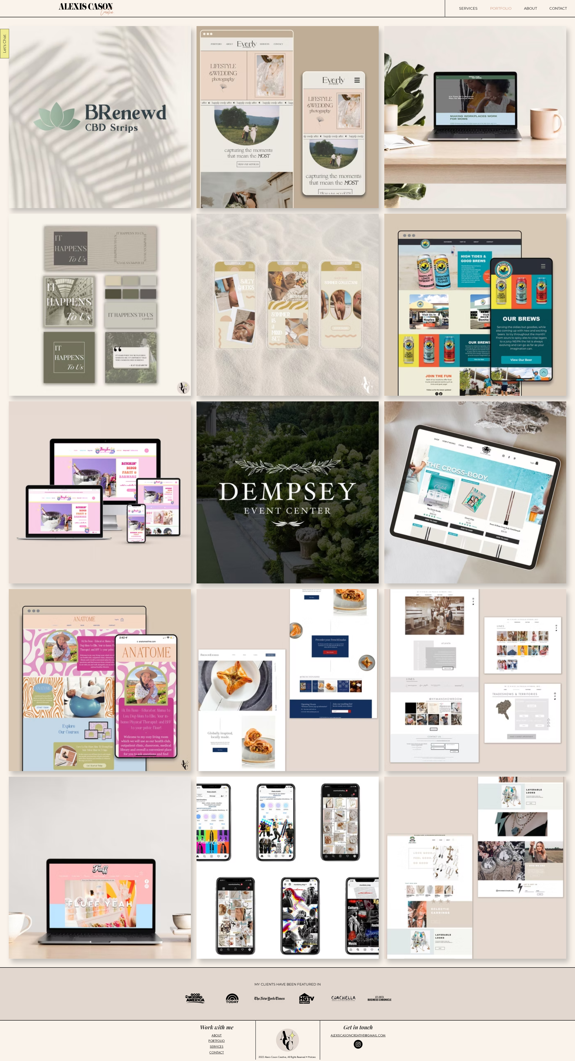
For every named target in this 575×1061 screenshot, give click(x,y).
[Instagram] (358, 1044)
